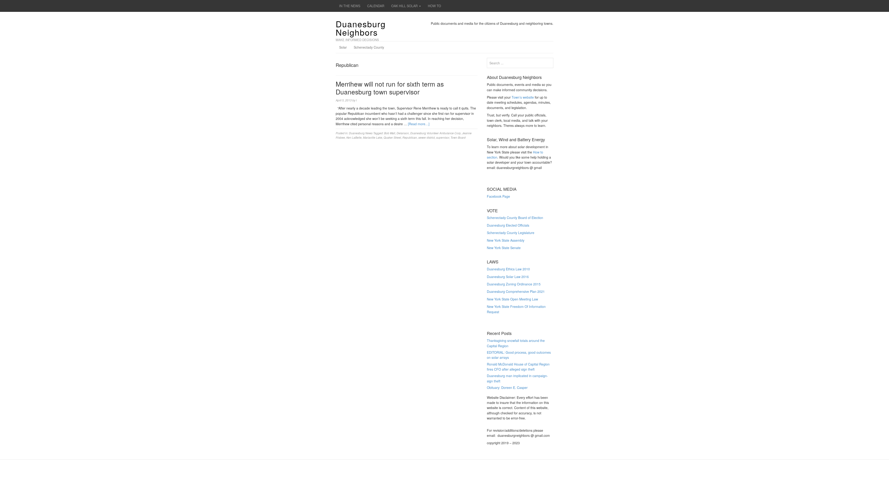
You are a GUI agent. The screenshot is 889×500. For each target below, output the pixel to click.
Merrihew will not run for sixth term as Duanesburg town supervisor (390, 87)
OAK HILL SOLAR (405, 5)
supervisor (442, 137)
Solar (343, 47)
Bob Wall (389, 133)
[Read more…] (418, 124)
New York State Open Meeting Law (512, 299)
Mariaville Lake (372, 137)
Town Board (458, 137)
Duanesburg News (361, 133)
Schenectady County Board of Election (515, 217)
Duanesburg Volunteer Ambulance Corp (435, 133)
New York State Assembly (505, 240)
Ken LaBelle (354, 137)
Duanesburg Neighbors (361, 28)
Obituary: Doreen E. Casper (507, 387)
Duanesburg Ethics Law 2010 (508, 269)
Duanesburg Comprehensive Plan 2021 (516, 291)
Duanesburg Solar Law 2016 (508, 276)
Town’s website (523, 97)
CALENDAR (375, 5)
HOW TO (434, 5)
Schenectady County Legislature (510, 232)
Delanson (403, 133)
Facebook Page (498, 196)
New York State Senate (504, 247)
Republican (409, 137)
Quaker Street (392, 137)
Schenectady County (369, 47)
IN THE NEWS (349, 5)
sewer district (426, 137)
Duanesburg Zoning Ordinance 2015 (514, 284)
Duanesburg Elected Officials (508, 225)
